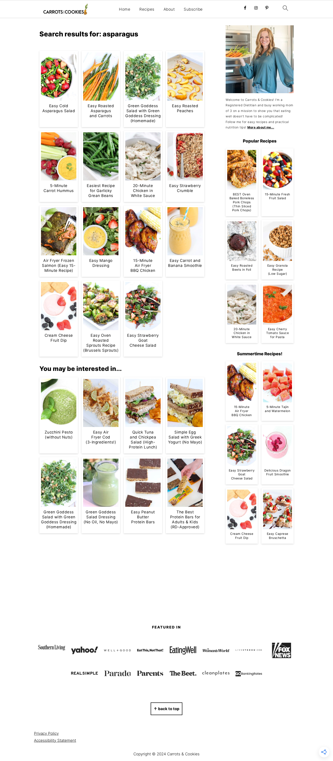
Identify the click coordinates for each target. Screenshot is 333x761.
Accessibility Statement (55, 740)
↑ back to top (166, 708)
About (169, 9)
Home (124, 9)
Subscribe (193, 9)
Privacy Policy (46, 733)
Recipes (146, 9)
